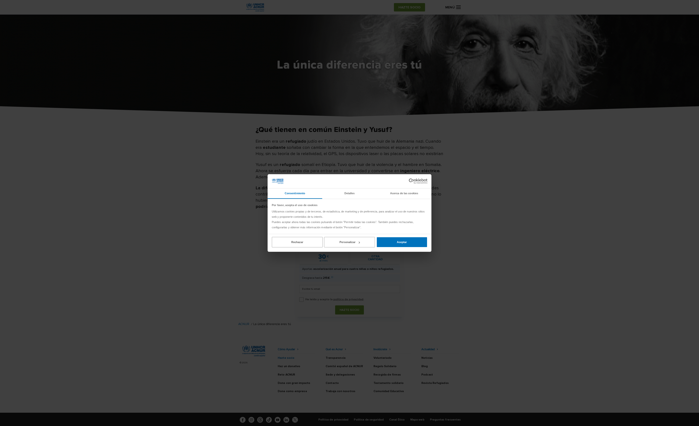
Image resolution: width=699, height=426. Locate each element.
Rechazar (297, 242)
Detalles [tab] (349, 193)
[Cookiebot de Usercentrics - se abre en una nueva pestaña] (411, 181)
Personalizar (347, 242)
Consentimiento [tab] (295, 193)
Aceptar (402, 242)
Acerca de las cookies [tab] (404, 193)
